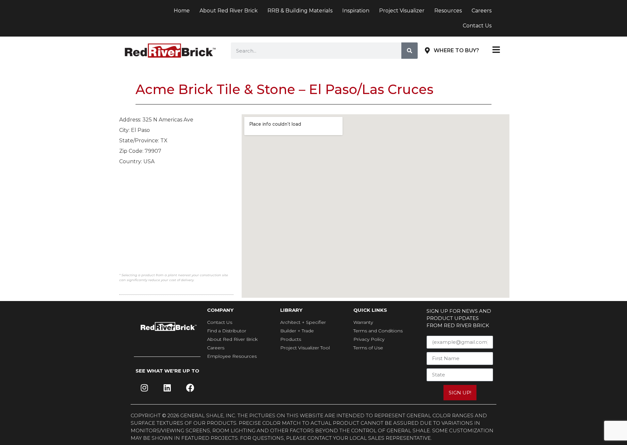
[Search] (409, 50)
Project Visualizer (402, 11)
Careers (481, 11)
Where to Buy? (456, 50)
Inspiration (355, 11)
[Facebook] (190, 388)
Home (182, 11)
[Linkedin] (167, 388)
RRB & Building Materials (299, 11)
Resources (448, 11)
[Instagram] (144, 388)
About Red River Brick (229, 11)
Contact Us (477, 26)
